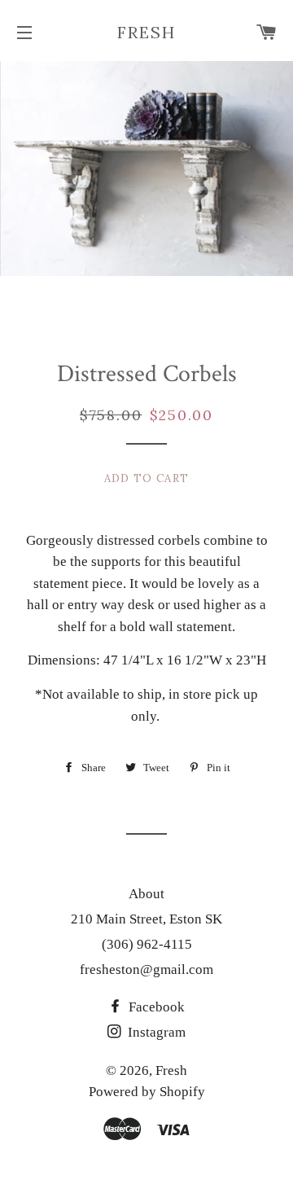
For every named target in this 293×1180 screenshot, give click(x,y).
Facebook (155, 1007)
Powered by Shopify (147, 1091)
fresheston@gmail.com (146, 969)
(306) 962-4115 (147, 944)
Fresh (146, 32)
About (146, 893)
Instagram (155, 1032)
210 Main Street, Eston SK (146, 919)
